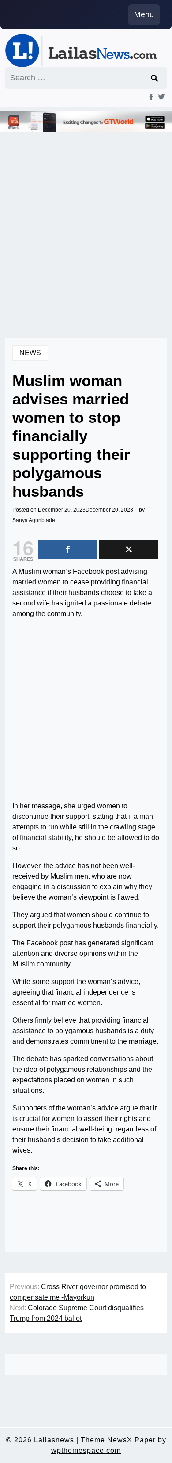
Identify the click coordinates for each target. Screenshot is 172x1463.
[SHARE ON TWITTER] (128, 549)
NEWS (30, 353)
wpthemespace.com (86, 1450)
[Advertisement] (86, 223)
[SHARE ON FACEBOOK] (67, 549)
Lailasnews (54, 1440)
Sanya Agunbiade (33, 520)
